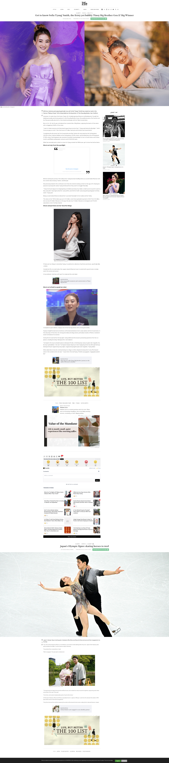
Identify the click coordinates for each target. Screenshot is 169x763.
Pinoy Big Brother (65, 403)
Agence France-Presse (67, 549)
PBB (73, 403)
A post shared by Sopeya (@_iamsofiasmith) (72, 171)
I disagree (124, 760)
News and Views (95, 9)
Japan (58, 751)
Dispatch (84, 543)
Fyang (78, 403)
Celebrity (76, 9)
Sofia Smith (84, 403)
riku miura (79, 751)
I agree (118, 761)
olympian (72, 751)
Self (68, 9)
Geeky (85, 9)
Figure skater (65, 751)
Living (62, 9)
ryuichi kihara (86, 751)
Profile (84, 13)
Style (54, 9)
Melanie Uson (67, 18)
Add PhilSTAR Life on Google (97, 18)
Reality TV (90, 13)
